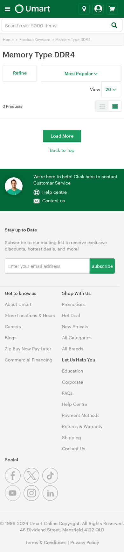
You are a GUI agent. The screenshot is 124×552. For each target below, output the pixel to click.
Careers (13, 326)
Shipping (71, 437)
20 (109, 89)
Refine (20, 72)
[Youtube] (14, 499)
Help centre (54, 192)
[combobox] (62, 25)
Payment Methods (81, 415)
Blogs (11, 337)
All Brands (72, 348)
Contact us (53, 200)
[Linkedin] (51, 499)
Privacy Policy (84, 542)
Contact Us (73, 448)
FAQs (67, 393)
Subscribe (102, 266)
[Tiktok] (51, 481)
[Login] (98, 9)
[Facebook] (14, 481)
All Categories (77, 337)
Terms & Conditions (45, 542)
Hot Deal (71, 315)
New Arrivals (75, 326)
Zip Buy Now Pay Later (28, 348)
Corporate (72, 382)
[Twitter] (33, 481)
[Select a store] (84, 9)
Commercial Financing (28, 359)
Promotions (74, 304)
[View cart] (112, 9)
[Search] (114, 25)
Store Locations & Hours (30, 315)
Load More (62, 136)
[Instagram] (33, 499)
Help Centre (74, 404)
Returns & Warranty (82, 426)
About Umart (18, 304)
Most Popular (79, 73)
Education (72, 370)
